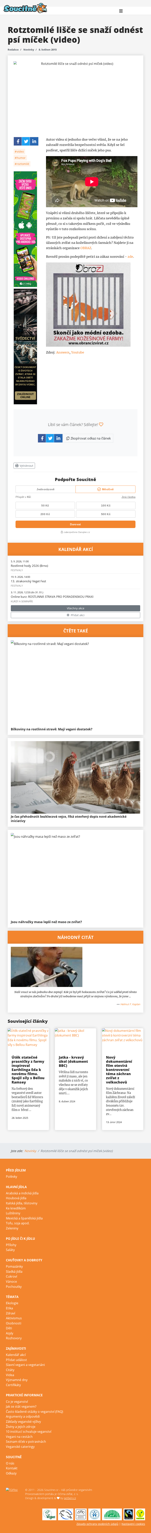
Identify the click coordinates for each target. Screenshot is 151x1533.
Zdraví (10, 1313)
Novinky (28, 49)
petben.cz (70, 1498)
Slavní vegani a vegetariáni (25, 1365)
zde (130, 257)
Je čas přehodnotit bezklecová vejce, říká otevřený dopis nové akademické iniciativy (68, 818)
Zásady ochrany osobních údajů (97, 1524)
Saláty (10, 1250)
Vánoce (11, 1281)
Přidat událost (16, 1360)
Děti (9, 1328)
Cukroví (11, 1276)
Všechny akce (75, 608)
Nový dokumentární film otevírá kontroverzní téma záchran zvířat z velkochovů (119, 1069)
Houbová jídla (16, 1198)
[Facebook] (18, 141)
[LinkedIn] (34, 141)
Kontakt (11, 1468)
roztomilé (22, 164)
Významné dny (17, 1380)
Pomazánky (14, 1266)
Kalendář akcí (16, 1355)
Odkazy (11, 1473)
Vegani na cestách (19, 1436)
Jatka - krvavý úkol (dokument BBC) (73, 1061)
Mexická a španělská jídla (24, 1218)
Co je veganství (17, 1401)
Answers (62, 352)
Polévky (11, 1176)
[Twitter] (26, 141)
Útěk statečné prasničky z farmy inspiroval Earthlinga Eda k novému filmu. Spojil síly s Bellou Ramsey (28, 1069)
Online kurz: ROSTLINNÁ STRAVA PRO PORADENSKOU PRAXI (52, 597)
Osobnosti (13, 1323)
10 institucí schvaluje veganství (28, 1431)
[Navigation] (121, 11)
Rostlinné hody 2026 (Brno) (29, 566)
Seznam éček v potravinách (26, 1441)
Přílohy (11, 1245)
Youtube (77, 352)
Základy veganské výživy (23, 1421)
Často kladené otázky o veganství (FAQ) (34, 1411)
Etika (9, 1308)
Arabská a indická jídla (22, 1193)
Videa (10, 1375)
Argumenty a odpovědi (23, 1416)
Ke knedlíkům (16, 1208)
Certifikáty (13, 1385)
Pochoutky (14, 1286)
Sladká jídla (14, 1271)
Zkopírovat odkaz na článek (90, 438)
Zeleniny (12, 1228)
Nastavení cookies (133, 1524)
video (20, 151)
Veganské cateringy (20, 1446)
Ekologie (12, 1303)
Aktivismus (14, 1318)
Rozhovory (14, 1338)
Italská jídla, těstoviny (21, 1203)
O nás (10, 1463)
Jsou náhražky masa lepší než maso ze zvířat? (46, 922)
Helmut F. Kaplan (130, 1004)
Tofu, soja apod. (17, 1223)
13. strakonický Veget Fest (28, 581)
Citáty (10, 1370)
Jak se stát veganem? (21, 1406)
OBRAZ (85, 248)
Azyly (9, 1333)
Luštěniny (13, 1213)
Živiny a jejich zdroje (20, 1426)
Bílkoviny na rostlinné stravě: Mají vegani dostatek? (51, 729)
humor (21, 158)
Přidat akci (77, 615)
